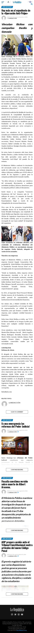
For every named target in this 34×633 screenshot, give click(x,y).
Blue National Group (22, 630)
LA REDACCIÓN (12, 18)
